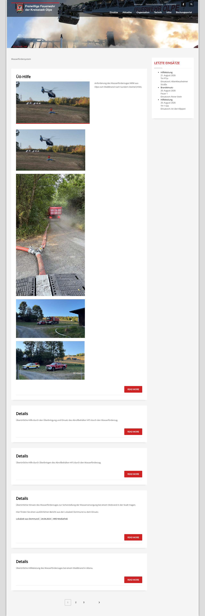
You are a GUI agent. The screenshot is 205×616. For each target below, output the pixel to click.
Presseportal (171, 4)
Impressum (138, 4)
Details (22, 413)
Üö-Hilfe (23, 76)
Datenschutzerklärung (154, 4)
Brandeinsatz (167, 87)
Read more (133, 389)
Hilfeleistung (166, 72)
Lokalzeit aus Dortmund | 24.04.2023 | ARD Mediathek (42, 518)
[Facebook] (183, 4)
